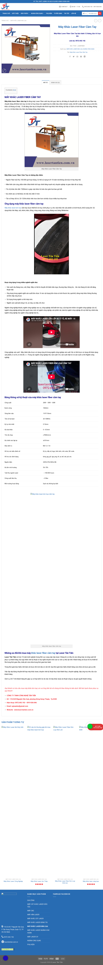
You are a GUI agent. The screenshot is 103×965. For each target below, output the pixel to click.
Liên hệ (73, 13)
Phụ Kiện (49, 13)
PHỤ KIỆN (30, 944)
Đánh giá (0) (55, 82)
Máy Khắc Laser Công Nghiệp (13, 881)
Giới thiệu (15, 13)
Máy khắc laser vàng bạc (91, 881)
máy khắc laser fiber (25, 203)
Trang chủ (6, 13)
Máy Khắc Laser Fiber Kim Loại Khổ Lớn (65, 882)
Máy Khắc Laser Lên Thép (39, 881)
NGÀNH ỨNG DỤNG (88, 49)
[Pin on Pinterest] (81, 56)
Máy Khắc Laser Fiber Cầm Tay (78, 52)
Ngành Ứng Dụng (37, 13)
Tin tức (66, 13)
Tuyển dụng (58, 13)
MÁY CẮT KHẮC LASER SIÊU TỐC (37, 905)
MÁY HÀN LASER (33, 915)
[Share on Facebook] (70, 56)
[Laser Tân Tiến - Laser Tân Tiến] (12, 6)
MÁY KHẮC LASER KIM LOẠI (18, 20)
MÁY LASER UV (32, 937)
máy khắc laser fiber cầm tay (46, 397)
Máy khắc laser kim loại (13, 208)
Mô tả (45, 82)
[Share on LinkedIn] (84, 56)
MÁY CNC (30, 911)
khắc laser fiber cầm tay (41, 653)
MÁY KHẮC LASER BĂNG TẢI (37, 922)
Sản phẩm (24, 13)
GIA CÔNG (30, 900)
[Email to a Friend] (77, 56)
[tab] (45, 82)
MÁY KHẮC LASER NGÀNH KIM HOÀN (38, 931)
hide (14, 90)
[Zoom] (4, 71)
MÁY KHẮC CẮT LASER (35, 919)
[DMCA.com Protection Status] (8, 949)
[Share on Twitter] (73, 56)
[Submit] (99, 13)
